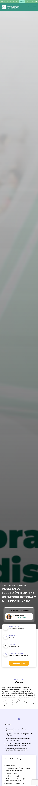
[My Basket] (28, 7)
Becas (22, 1)
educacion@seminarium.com (18, 655)
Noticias (30, 1)
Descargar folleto (19, 663)
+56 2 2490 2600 (14, 646)
